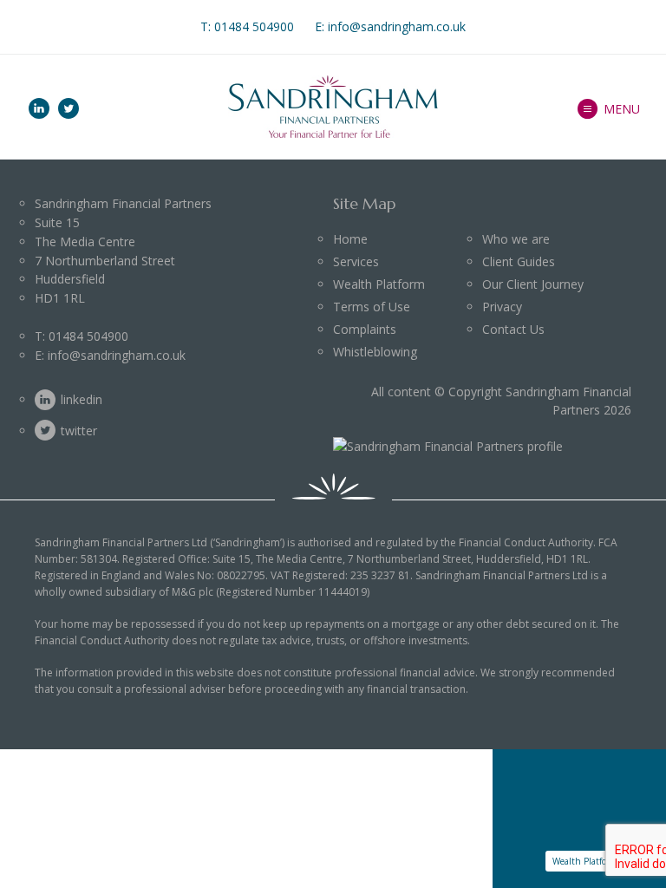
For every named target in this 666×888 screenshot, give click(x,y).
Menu (622, 109)
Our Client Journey (533, 284)
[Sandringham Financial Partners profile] (448, 446)
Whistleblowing (375, 351)
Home (350, 239)
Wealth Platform (379, 284)
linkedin (39, 108)
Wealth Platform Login (597, 861)
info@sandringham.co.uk (117, 355)
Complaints (364, 329)
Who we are (539, 59)
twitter (68, 108)
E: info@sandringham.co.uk (390, 26)
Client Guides (518, 261)
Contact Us (513, 329)
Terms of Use (371, 306)
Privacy (502, 306)
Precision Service (555, 147)
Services (356, 261)
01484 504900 (254, 26)
